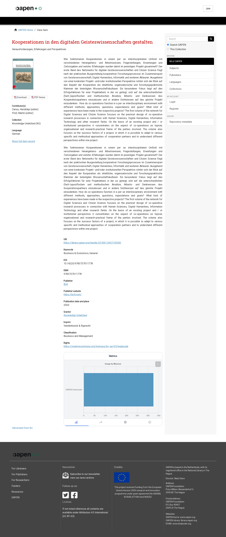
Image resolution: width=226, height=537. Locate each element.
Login (172, 101)
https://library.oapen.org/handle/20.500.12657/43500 (92, 242)
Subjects (174, 68)
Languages (175, 82)
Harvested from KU (22, 427)
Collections (175, 88)
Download (21, 97)
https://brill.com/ (73, 294)
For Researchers (20, 480)
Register (174, 108)
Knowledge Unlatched (75, 315)
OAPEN (16, 497)
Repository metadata (180, 121)
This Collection (178, 49)
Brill (66, 284)
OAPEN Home (25, 30)
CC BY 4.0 (68, 516)
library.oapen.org (189, 520)
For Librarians (19, 468)
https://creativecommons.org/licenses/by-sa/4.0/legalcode (96, 346)
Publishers (175, 75)
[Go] (211, 38)
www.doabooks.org (181, 523)
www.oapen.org (187, 517)
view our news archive (82, 477)
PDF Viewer (39, 97)
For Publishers (19, 474)
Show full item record (23, 141)
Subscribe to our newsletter (85, 474)
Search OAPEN (178, 44)
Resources (17, 491)
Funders (16, 485)
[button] (158, 364)
